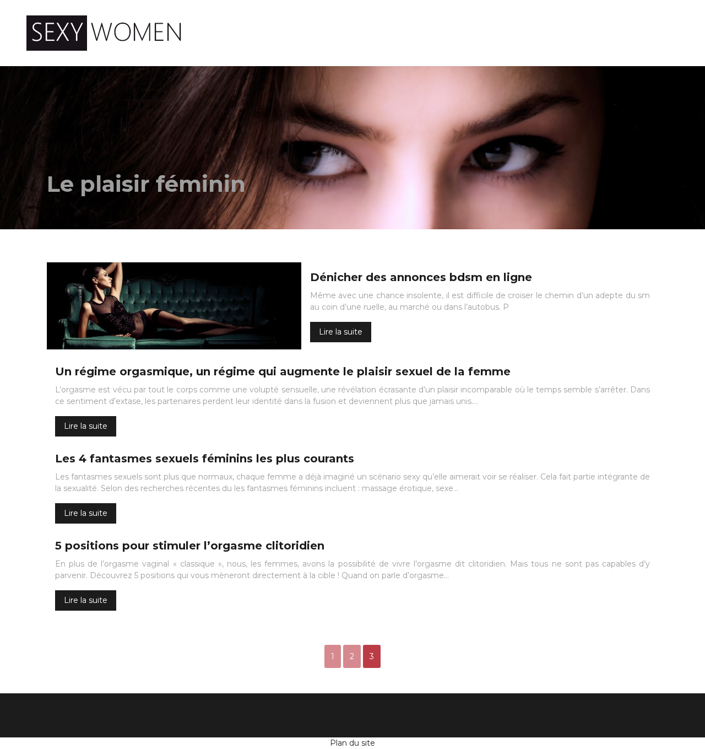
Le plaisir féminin (399, 33)
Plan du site (352, 743)
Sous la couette (628, 33)
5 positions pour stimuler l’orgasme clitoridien (189, 545)
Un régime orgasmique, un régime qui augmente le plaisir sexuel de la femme (283, 371)
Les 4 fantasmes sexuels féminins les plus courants (204, 458)
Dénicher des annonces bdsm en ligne (421, 277)
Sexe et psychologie (517, 33)
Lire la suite (340, 332)
